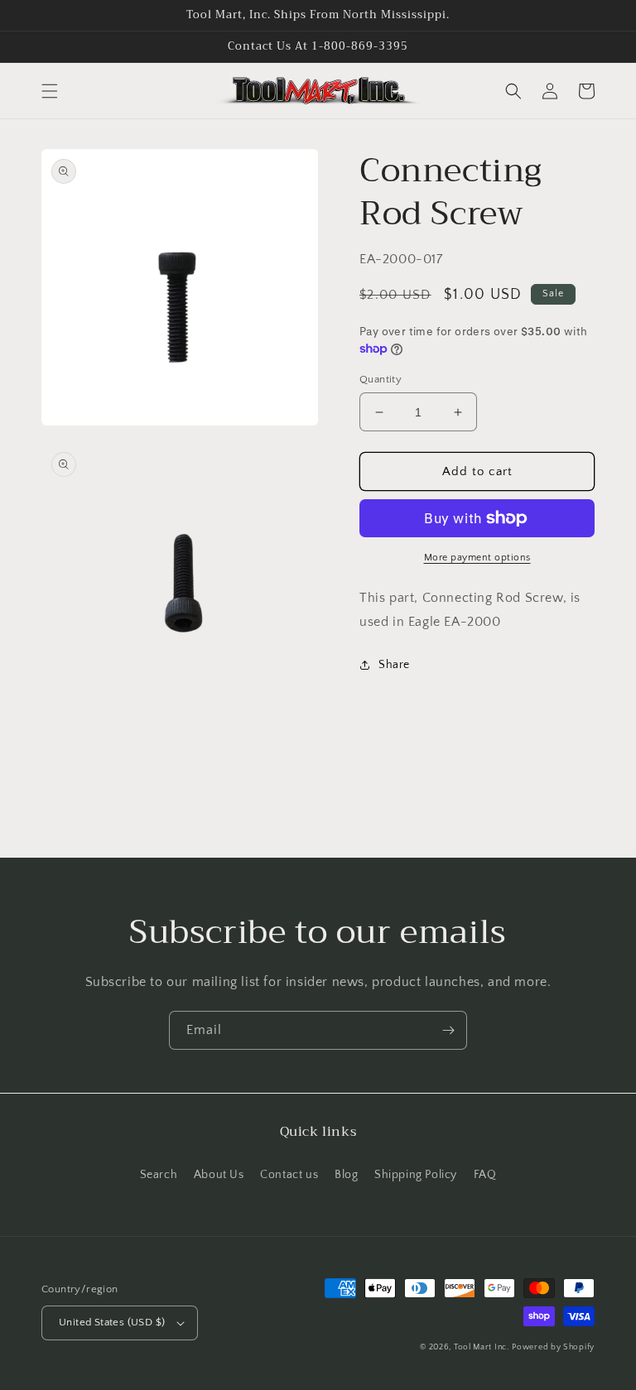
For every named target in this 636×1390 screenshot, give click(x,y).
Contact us (289, 1174)
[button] (49, 91)
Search (159, 1174)
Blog (346, 1174)
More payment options (477, 557)
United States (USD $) (112, 1322)
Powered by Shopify (553, 1347)
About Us (219, 1174)
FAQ (485, 1174)
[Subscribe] (448, 1030)
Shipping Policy (415, 1174)
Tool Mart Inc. (481, 1347)
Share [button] (394, 664)
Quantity (380, 379)
